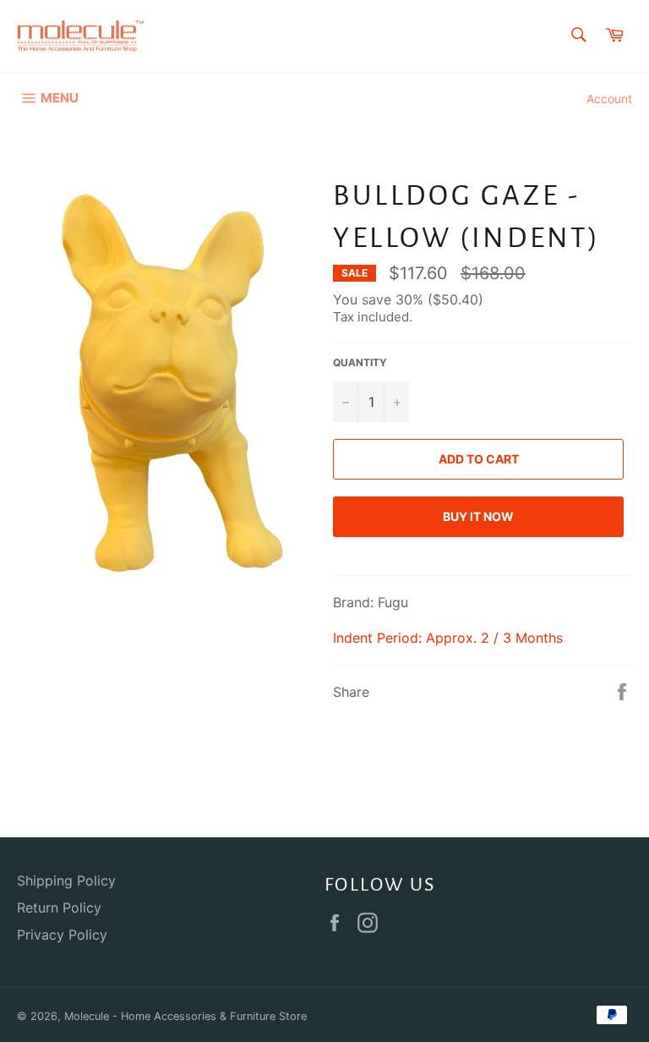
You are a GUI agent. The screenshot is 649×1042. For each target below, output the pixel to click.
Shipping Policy (66, 880)
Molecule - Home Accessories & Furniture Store (185, 1016)
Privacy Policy (62, 934)
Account (609, 98)
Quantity (360, 362)
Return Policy (59, 907)
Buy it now (478, 516)
